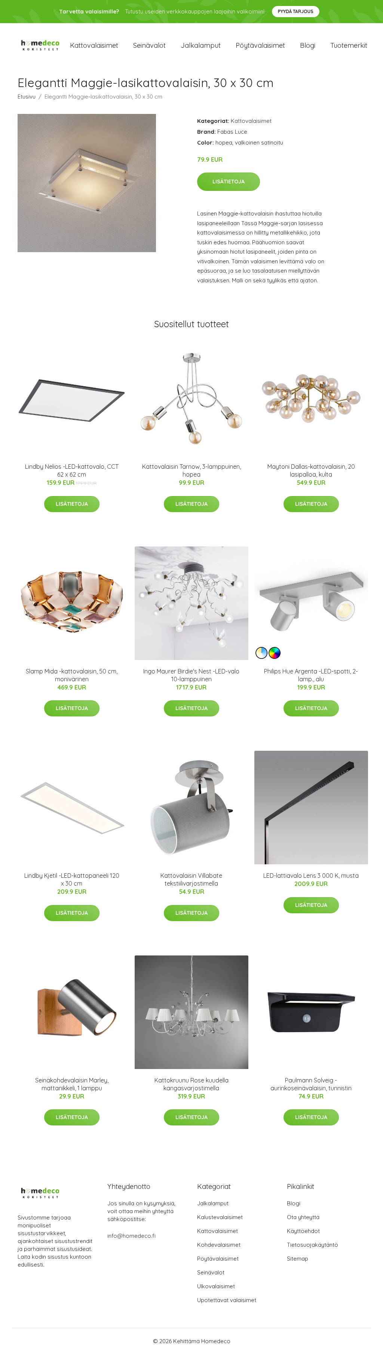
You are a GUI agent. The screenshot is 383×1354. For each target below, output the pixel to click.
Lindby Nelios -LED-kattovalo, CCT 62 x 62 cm (72, 470)
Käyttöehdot (303, 1230)
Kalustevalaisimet (220, 1217)
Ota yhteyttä (303, 1217)
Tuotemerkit (348, 45)
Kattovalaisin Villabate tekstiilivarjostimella (191, 879)
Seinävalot (149, 45)
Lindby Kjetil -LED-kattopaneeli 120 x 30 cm (71, 879)
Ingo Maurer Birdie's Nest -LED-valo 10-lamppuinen (191, 675)
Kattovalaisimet (94, 45)
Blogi (307, 45)
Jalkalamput (201, 45)
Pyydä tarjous (295, 11)
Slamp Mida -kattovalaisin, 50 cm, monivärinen (71, 675)
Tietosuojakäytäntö (312, 1244)
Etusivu (27, 96)
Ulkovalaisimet (216, 1286)
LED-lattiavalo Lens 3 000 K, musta (311, 875)
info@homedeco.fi (131, 1235)
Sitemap (297, 1258)
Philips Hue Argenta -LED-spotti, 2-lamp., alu (311, 675)
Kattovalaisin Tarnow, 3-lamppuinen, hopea (191, 470)
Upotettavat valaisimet (226, 1300)
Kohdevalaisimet (218, 1244)
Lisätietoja (228, 181)
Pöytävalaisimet (260, 45)
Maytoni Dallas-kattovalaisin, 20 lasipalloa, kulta (311, 470)
